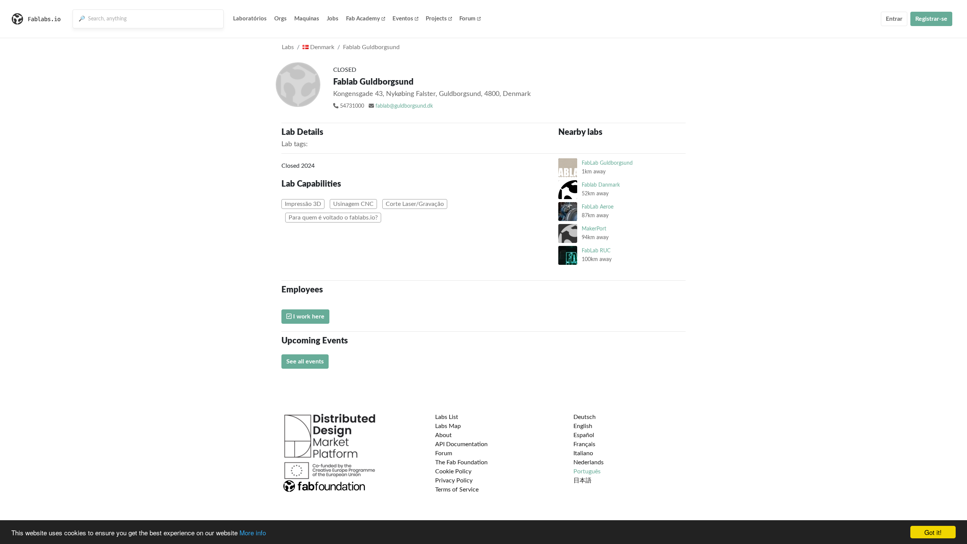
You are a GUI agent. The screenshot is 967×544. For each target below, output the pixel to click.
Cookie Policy (453, 471)
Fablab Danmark (601, 185)
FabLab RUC (596, 250)
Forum (467, 19)
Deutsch (584, 417)
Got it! (933, 532)
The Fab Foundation (461, 462)
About (443, 435)
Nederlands (588, 462)
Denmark (321, 47)
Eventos (402, 19)
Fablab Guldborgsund (371, 47)
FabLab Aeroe (597, 207)
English (582, 426)
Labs (288, 47)
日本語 (582, 481)
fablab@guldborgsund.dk (404, 106)
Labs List (446, 417)
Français (584, 444)
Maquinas (306, 19)
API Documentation (461, 444)
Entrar (894, 19)
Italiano (583, 453)
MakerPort (594, 229)
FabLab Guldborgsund (607, 163)
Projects (436, 19)
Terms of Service (457, 490)
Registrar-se (931, 19)
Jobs (332, 19)
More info (252, 532)
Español (583, 435)
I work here (308, 317)
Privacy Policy (454, 481)
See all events (305, 362)
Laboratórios (250, 19)
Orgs (280, 19)
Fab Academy (363, 19)
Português (587, 471)
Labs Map (448, 426)
